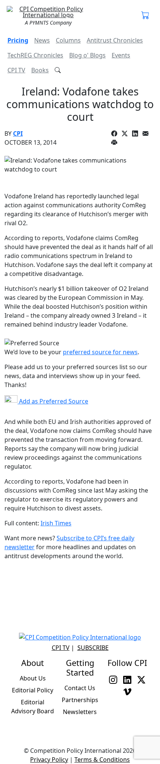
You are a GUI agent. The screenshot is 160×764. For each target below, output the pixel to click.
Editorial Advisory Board (32, 706)
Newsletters (80, 712)
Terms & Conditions (102, 759)
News (42, 40)
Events (121, 55)
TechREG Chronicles (35, 55)
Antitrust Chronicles (115, 40)
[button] (145, 16)
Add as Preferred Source (52, 401)
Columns (68, 40)
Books (40, 70)
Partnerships (80, 700)
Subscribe (93, 648)
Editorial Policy (32, 690)
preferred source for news (100, 352)
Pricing (17, 40)
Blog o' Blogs (87, 55)
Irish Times (56, 523)
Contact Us (79, 688)
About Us (33, 678)
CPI (18, 133)
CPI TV (16, 70)
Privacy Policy (49, 759)
